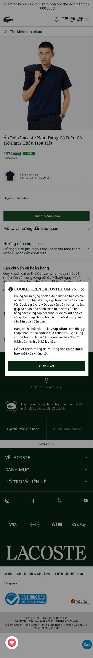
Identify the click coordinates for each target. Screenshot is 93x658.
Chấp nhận (46, 366)
